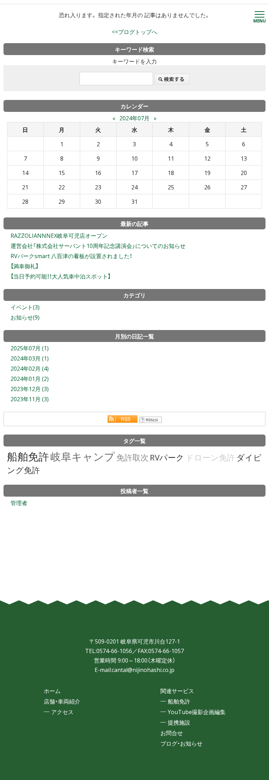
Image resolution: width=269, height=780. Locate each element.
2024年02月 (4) (30, 368)
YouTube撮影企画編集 (197, 711)
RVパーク (167, 457)
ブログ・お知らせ (181, 743)
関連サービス (177, 690)
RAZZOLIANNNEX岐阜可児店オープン (59, 235)
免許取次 (132, 457)
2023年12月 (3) (30, 388)
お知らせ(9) (25, 317)
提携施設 (179, 722)
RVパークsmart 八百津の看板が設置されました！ (71, 255)
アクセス (62, 711)
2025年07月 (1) (30, 348)
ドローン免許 (210, 457)
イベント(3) (25, 307)
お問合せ (171, 732)
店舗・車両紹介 (62, 701)
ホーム (52, 690)
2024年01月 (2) (30, 378)
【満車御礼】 (25, 266)
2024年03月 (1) (30, 358)
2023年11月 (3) (30, 399)
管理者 (19, 502)
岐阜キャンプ (82, 456)
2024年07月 (134, 118)
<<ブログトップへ (134, 31)
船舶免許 (28, 456)
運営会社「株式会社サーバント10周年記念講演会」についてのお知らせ (98, 245)
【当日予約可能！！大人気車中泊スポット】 (61, 276)
